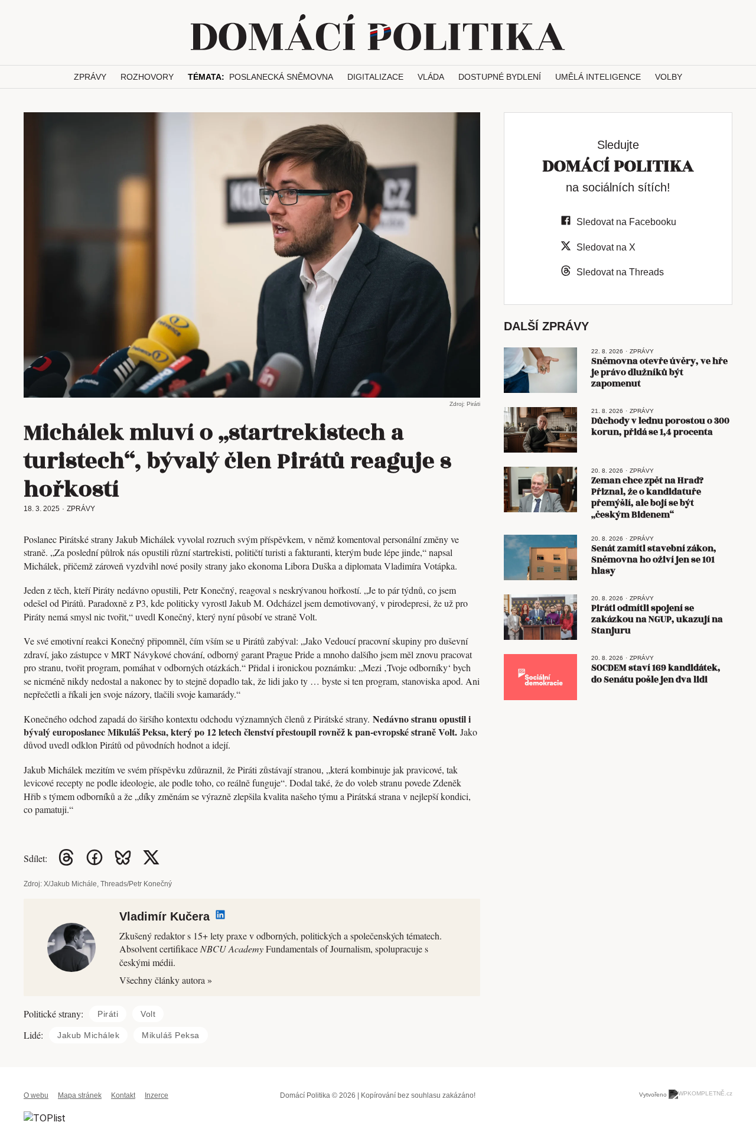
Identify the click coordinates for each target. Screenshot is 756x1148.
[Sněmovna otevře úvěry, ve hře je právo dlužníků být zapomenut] (540, 370)
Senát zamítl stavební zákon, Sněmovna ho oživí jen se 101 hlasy (653, 560)
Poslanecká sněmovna (281, 77)
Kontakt (123, 1095)
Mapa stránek (80, 1095)
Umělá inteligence (598, 77)
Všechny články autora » (165, 980)
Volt (148, 1014)
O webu (36, 1095)
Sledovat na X (606, 247)
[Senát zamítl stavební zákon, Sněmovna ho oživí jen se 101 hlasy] (540, 557)
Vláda (431, 77)
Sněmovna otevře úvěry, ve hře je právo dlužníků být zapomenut (659, 373)
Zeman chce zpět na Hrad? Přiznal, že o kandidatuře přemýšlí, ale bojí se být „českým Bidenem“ (647, 498)
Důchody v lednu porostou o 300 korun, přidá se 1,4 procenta (660, 426)
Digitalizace (375, 77)
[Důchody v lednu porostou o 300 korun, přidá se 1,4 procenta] (540, 430)
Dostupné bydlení (499, 77)
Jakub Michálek (88, 1035)
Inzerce (156, 1095)
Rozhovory (147, 77)
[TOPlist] (44, 1117)
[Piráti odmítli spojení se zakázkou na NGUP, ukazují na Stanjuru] (540, 617)
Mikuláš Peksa (171, 1035)
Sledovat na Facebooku (626, 222)
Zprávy (90, 77)
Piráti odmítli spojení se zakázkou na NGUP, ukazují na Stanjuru (657, 619)
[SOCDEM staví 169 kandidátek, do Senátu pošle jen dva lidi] (540, 677)
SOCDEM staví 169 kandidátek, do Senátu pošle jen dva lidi (656, 673)
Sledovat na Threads (620, 272)
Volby (668, 77)
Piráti (107, 1014)
